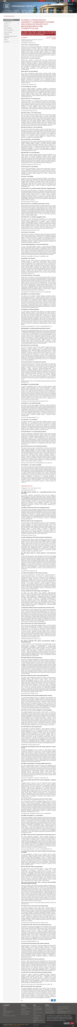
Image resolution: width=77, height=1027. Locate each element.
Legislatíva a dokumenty (8, 1011)
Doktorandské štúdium (26, 1008)
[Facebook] (64, 1)
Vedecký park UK (36, 1006)
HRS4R (34, 1021)
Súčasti (4, 1014)
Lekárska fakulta (48, 1006)
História (4, 1008)
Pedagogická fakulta (49, 1012)
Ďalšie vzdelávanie (25, 1014)
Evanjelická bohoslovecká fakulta (64, 1014)
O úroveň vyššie (9, 20)
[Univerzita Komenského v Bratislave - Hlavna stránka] (6, 6)
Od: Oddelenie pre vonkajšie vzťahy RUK (50, 38)
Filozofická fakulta (49, 1009)
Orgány (4, 1009)
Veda (34, 1005)
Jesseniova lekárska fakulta (63, 1006)
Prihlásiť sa (69, 4)
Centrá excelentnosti (37, 1012)
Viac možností (49, 1023)
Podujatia (23, 10)
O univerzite (6, 1005)
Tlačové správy (7, 10)
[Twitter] (71, 1)
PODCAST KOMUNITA (43, 10)
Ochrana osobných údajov (18, 1024)
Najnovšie (28, 12)
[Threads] (60, 1)
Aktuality (16, 10)
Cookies (26, 1024)
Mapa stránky (49, 1)
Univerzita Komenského (9, 16)
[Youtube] (73, 1)
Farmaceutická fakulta (50, 1014)
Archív (22, 12)
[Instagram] (66, 1)
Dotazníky (63, 10)
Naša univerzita (32, 10)
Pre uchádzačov (24, 1006)
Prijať (72, 1023)
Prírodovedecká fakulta (50, 1011)
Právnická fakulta (48, 1008)
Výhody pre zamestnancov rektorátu (10, 37)
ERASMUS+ (23, 1009)
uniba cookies (69, 1020)
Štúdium (23, 1005)
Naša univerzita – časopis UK (9, 1015)
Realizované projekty (37, 1008)
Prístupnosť (5, 1025)
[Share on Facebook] (52, 1000)
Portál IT (41, 1)
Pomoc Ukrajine (55, 10)
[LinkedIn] (68, 1)
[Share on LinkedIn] (55, 1000)
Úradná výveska (6, 1012)
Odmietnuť (66, 1023)
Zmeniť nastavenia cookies (14, 1025)
